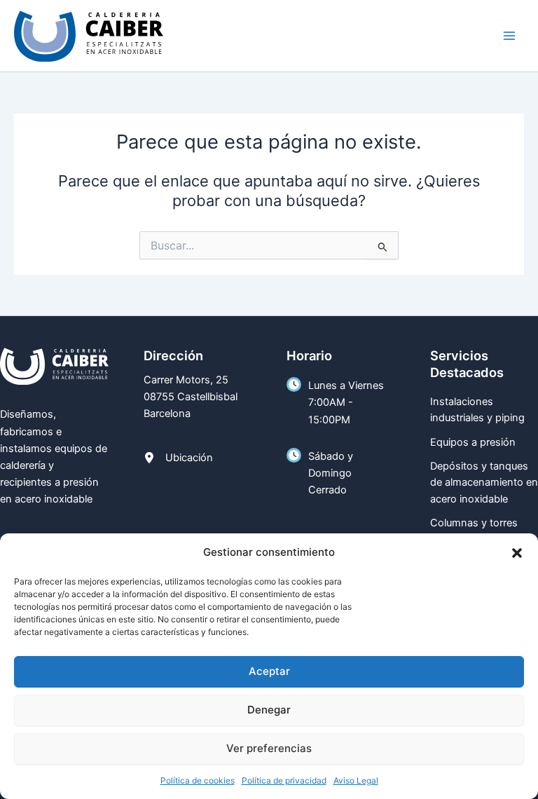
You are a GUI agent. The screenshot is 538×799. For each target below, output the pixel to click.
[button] (517, 553)
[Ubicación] (178, 457)
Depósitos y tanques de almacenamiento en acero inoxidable (484, 482)
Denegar (269, 709)
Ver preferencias (269, 748)
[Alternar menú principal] (509, 35)
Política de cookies (197, 780)
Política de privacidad (284, 780)
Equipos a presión (473, 442)
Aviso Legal (355, 780)
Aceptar (269, 671)
